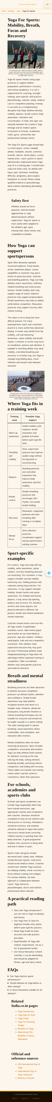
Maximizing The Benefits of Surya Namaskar (26, 1035)
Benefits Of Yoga (26, 1029)
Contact (36, 1098)
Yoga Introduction (26, 1011)
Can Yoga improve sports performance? (21, 978)
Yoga (18, 11)
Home (4, 11)
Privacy (25, 1098)
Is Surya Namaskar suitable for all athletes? (25, 992)
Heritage (11, 11)
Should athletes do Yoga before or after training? (25, 985)
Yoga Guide (23, 1018)
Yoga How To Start (26, 1015)
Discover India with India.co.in (28, 4)
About (14, 1098)
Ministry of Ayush (26, 1078)
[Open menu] (47, 4)
